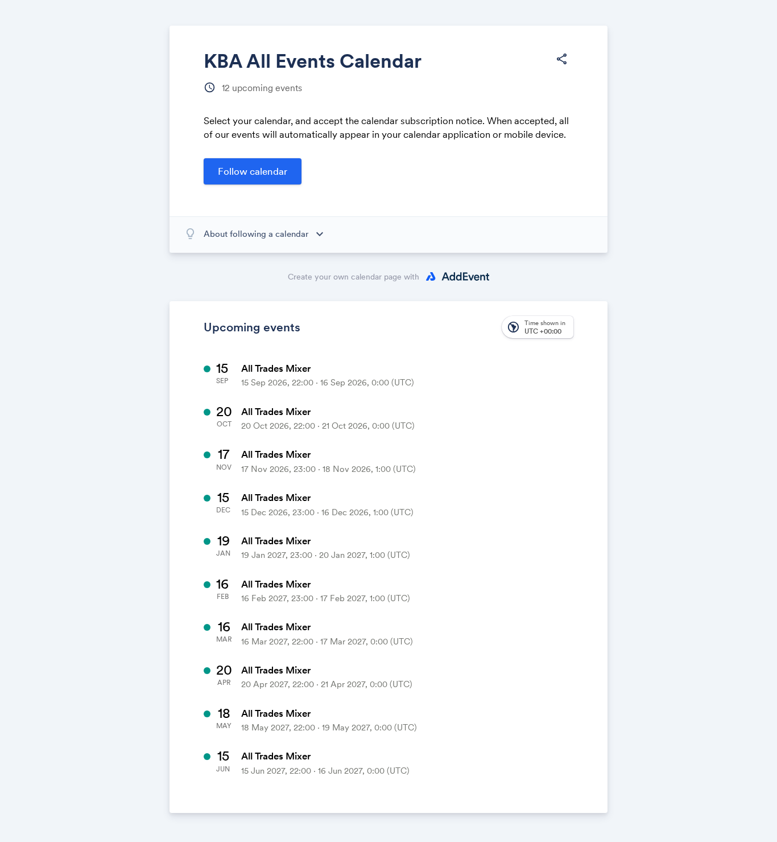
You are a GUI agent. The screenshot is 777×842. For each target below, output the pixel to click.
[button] (561, 59)
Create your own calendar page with (353, 277)
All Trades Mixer (276, 368)
